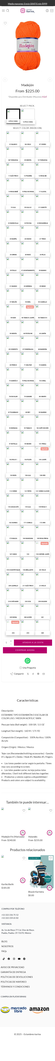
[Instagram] (14, 959)
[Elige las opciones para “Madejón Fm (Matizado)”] (22, 832)
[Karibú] (50, 80)
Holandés (32, 836)
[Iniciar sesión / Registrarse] (47, 10)
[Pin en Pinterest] (38, 674)
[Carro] (52, 10)
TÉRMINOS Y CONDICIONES (15, 986)
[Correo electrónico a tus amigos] (43, 674)
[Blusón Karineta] (41, 871)
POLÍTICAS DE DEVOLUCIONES (17, 977)
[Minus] (10, 644)
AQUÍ (44, 97)
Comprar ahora (25, 650)
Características (27, 700)
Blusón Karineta (36, 891)
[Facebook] (9, 959)
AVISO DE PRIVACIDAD (12, 967)
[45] (27, 45)
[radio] (13, 116)
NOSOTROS (7, 946)
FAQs (4, 951)
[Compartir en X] (28, 674)
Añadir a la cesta (33, 642)
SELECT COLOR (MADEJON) (27, 128)
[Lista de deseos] (5, 23)
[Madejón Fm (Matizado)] (14, 820)
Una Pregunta (29, 667)
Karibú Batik (7, 884)
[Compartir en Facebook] (33, 674)
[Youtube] (19, 959)
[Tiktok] (3, 959)
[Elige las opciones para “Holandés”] (49, 832)
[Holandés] (5, 80)
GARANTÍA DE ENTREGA (13, 972)
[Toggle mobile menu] (3, 10)
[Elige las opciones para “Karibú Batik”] (22, 880)
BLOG (4, 941)
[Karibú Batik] (14, 868)
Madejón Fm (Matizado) (12, 836)
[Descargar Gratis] (49, 888)
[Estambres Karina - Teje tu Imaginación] (27, 11)
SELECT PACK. (27, 106)
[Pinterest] (24, 959)
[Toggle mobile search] (7, 10)
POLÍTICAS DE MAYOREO (14, 982)
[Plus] (10, 641)
